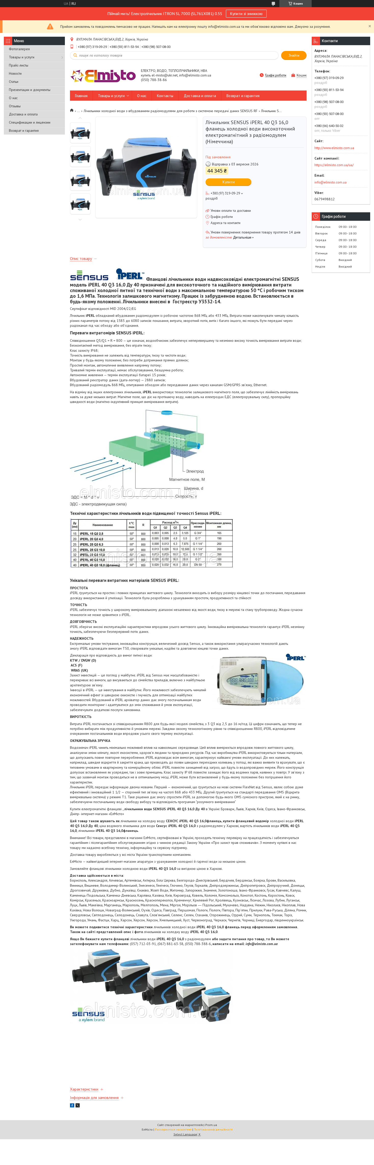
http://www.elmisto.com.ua (334, 148)
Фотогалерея (19, 49)
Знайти (294, 55)
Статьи (13, 81)
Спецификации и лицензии (29, 122)
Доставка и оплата (23, 114)
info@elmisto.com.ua (330, 182)
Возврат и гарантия (24, 130)
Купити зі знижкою (246, 13)
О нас (13, 98)
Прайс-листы (18, 65)
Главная (81, 96)
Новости (15, 73)
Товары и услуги (21, 57)
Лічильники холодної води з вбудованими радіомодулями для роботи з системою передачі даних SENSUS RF (170, 111)
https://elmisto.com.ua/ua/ (334, 165)
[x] (78, 1106)
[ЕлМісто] (103, 75)
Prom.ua (211, 1125)
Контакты (165, 96)
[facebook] (72, 1106)
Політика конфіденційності (213, 1129)
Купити (229, 181)
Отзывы (15, 106)
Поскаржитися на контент (173, 1129)
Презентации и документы (29, 89)
